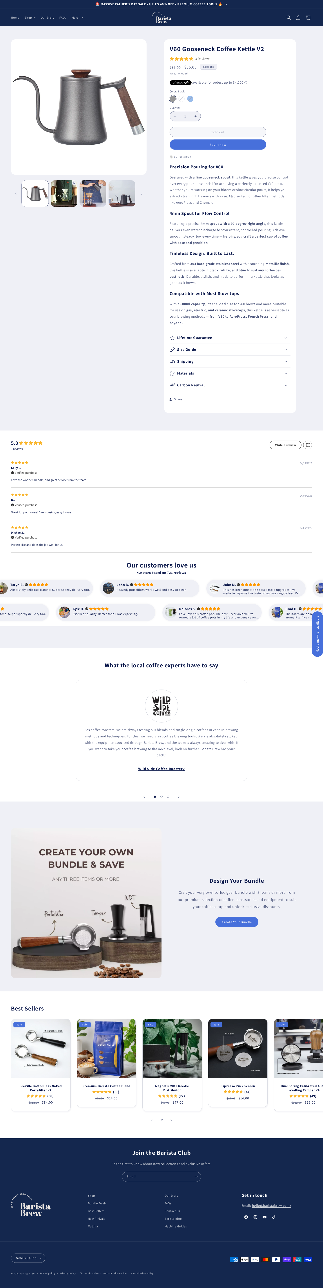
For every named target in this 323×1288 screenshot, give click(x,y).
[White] (181, 99)
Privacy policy (68, 1273)
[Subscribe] (196, 1177)
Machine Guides (176, 1226)
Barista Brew (27, 1273)
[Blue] (190, 99)
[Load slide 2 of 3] (161, 796)
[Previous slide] (144, 797)
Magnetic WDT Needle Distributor (172, 1088)
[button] (30, 17)
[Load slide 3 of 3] (168, 796)
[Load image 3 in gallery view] (122, 193)
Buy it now (218, 144)
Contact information (115, 1273)
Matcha (93, 1226)
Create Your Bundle (237, 922)
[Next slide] (179, 797)
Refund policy (47, 1273)
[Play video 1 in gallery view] (64, 193)
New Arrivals (96, 1219)
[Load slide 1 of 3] (155, 796)
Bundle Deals (97, 1203)
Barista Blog (173, 1219)
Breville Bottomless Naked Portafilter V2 (41, 1088)
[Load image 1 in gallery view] (35, 193)
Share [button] (178, 399)
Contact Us (172, 1211)
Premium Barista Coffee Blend (106, 1086)
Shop (91, 1196)
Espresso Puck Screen (238, 1086)
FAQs (168, 1203)
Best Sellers (96, 1211)
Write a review (285, 445)
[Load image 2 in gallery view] (93, 193)
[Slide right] (142, 193)
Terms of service (89, 1273)
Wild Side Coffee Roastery (161, 768)
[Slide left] (16, 193)
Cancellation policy (142, 1273)
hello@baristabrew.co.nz (271, 1205)
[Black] (173, 99)
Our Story (171, 1196)
